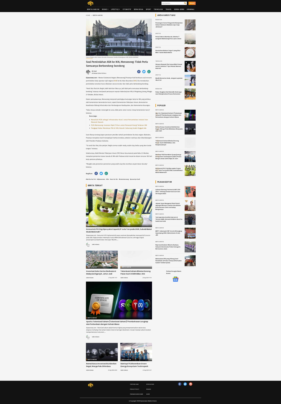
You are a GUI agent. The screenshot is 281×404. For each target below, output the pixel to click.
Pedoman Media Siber (136, 394)
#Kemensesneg (124, 179)
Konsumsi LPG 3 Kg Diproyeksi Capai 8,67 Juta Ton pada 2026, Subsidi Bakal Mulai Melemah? (169, 170)
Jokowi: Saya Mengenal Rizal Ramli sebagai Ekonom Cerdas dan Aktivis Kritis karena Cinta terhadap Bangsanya (168, 206)
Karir (148, 394)
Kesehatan (158, 20)
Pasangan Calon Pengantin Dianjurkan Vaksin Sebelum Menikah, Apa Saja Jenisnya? (169, 25)
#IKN (107, 179)
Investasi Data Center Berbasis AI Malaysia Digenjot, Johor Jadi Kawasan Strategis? (101, 274)
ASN (115, 81)
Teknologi (158, 9)
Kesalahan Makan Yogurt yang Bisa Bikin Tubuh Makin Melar (167, 51)
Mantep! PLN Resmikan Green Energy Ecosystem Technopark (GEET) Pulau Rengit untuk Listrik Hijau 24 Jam (135, 367)
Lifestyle (115, 9)
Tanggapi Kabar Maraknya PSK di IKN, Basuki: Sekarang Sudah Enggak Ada (118, 128)
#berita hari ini (91, 179)
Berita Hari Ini (93, 9)
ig (190, 386)
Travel (168, 9)
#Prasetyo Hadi (135, 179)
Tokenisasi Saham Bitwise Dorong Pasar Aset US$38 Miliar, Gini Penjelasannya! (135, 274)
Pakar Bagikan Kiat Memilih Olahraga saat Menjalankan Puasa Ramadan (168, 93)
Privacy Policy (134, 389)
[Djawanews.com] (90, 3)
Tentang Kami (134, 384)
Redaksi (148, 389)
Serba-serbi (179, 9)
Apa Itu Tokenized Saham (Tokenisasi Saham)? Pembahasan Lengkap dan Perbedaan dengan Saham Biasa (117, 322)
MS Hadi (94, 71)
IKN (135, 81)
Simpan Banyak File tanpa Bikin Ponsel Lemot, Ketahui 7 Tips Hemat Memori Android (168, 66)
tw (185, 386)
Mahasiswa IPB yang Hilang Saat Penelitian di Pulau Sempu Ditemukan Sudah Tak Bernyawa (168, 261)
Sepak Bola (138, 9)
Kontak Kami (150, 384)
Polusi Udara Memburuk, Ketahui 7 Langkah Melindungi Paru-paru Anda (168, 38)
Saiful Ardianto (95, 244)
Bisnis (104, 9)
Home (88, 15)
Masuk (192, 3)
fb (179, 386)
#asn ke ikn (114, 179)
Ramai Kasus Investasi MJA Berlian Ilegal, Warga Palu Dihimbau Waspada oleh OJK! (101, 366)
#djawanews (101, 179)
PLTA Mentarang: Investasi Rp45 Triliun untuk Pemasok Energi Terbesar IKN (119, 125)
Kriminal (190, 9)
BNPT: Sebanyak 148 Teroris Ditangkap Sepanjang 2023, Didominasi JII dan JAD (168, 233)
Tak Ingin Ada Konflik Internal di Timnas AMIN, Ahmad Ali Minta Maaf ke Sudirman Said (168, 219)
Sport (148, 9)
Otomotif (127, 9)
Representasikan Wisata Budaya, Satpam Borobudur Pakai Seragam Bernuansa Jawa (167, 247)
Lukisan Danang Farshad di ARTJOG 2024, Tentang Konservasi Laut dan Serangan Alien (167, 191)
